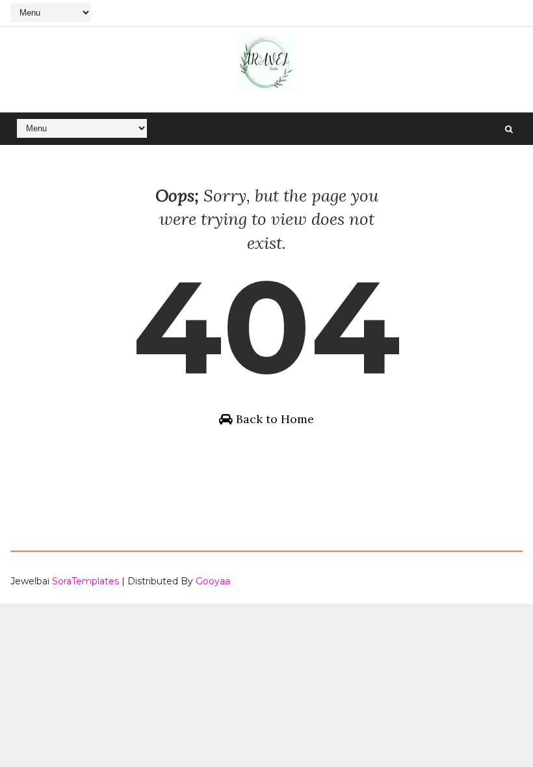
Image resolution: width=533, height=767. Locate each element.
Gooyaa (213, 581)
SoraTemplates (85, 581)
